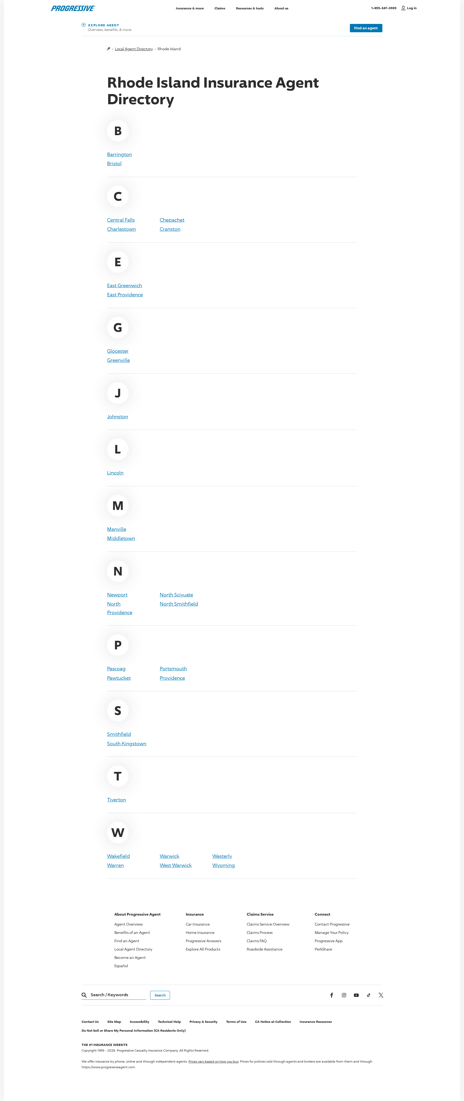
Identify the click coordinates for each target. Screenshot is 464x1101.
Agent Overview (128, 924)
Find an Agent (126, 940)
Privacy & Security (204, 1022)
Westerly (222, 856)
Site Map (114, 1022)
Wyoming (223, 865)
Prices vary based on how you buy (213, 1061)
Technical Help (169, 1022)
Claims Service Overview (268, 924)
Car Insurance (198, 924)
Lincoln (115, 473)
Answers (203, 940)
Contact (332, 924)
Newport (117, 595)
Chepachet (172, 220)
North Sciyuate (176, 595)
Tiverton (116, 800)
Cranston (170, 229)
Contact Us (90, 1022)
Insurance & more (190, 8)
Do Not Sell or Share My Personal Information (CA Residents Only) (134, 1030)
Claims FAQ (257, 940)
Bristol (114, 163)
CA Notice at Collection (273, 1022)
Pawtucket (119, 678)
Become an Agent (130, 957)
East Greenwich (124, 285)
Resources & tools (250, 8)
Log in (412, 8)
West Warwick (176, 865)
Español (121, 965)
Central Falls (121, 220)
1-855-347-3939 (384, 8)
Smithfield (119, 734)
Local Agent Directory (134, 48)
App (329, 940)
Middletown (121, 538)
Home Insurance (200, 932)
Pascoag (116, 668)
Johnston (117, 416)
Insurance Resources (316, 1022)
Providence (172, 678)
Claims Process (260, 932)
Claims (220, 8)
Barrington (119, 154)
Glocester (118, 351)
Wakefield (118, 856)
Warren (115, 865)
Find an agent (366, 28)
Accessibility (139, 1022)
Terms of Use (236, 1022)
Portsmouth (173, 668)
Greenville (118, 360)
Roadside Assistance (264, 949)
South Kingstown (126, 743)
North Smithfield (179, 604)
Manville (116, 529)
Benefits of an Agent (132, 932)
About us (281, 8)
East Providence (125, 294)
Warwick (169, 856)
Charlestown (121, 229)
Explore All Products (203, 949)
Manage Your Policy (332, 932)
